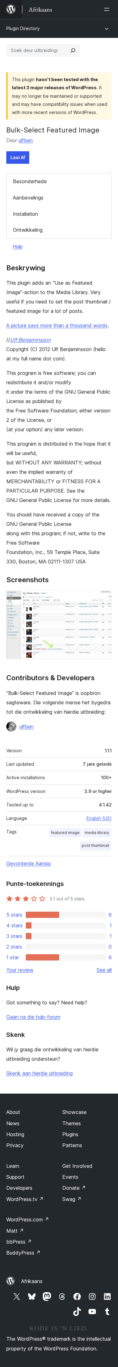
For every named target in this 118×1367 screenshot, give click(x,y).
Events (70, 1177)
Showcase (74, 1112)
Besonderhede (30, 181)
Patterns (72, 1145)
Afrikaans (31, 1281)
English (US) (99, 818)
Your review (19, 970)
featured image (65, 832)
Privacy (15, 1145)
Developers (19, 1188)
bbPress (19, 1242)
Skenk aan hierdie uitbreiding (39, 1073)
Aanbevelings (28, 197)
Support (15, 1177)
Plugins (70, 1134)
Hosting (15, 1134)
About (13, 1112)
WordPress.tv (25, 1199)
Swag (71, 1199)
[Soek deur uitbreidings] (73, 50)
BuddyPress (23, 1253)
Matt (15, 1231)
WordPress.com (27, 1219)
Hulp (18, 246)
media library (97, 832)
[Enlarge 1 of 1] (103, 599)
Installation (25, 214)
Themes (71, 1123)
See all (104, 970)
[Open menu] (108, 9)
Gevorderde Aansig (28, 863)
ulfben (26, 140)
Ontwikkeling (27, 230)
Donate (74, 1188)
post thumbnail (95, 845)
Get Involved (77, 1166)
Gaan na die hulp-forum (33, 1017)
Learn (12, 1166)
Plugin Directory (23, 28)
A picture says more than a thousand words (57, 325)
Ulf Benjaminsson (30, 340)
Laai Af (17, 157)
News (13, 1123)
